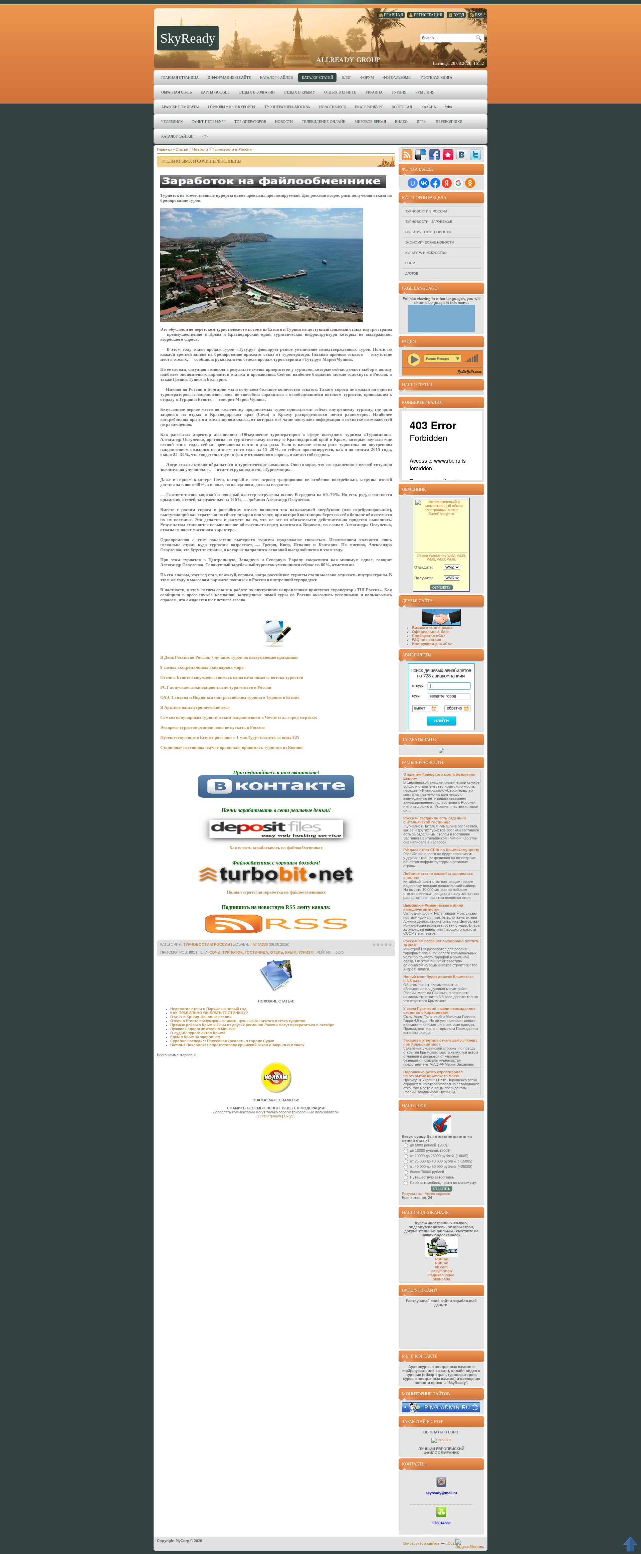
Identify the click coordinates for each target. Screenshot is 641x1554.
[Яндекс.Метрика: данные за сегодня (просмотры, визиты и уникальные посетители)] (469, 1544)
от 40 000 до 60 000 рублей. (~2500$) (441, 1166)
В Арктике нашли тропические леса (195, 707)
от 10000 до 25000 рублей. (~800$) (439, 1156)
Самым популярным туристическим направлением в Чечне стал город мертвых (238, 717)
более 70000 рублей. (427, 1172)
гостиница (256, 952)
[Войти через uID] (413, 183)
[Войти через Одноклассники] (470, 183)
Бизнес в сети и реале (432, 628)
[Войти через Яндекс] (447, 183)
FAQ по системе (426, 640)
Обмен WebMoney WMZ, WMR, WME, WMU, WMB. (441, 557)
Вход (288, 1116)
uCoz (450, 1543)
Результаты (412, 1194)
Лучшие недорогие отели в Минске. (203, 1029)
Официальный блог (430, 632)
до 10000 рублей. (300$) (430, 1150)
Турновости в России (426, 211)
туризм (305, 952)
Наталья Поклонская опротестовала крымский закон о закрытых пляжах (237, 1045)
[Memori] (448, 154)
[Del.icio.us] (420, 154)
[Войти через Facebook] (435, 183)
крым (290, 952)
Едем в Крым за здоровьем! (196, 1037)
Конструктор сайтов (421, 1543)
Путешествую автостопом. (433, 1177)
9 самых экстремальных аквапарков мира (202, 667)
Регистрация (270, 1116)
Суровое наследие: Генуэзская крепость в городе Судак (222, 1041)
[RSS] (407, 154)
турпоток (232, 952)
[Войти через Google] (458, 183)
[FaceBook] (434, 154)
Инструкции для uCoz (432, 644)
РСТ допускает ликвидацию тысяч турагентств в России (215, 687)
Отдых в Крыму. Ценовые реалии (201, 1017)
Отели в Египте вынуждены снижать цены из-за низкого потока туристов (231, 677)
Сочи (214, 952)
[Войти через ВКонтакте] (424, 183)
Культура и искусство (426, 253)
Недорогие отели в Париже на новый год (208, 1009)
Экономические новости (429, 242)
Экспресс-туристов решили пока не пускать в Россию (212, 727)
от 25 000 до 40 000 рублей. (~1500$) (441, 1161)
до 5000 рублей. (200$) (429, 1145)
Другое (411, 273)
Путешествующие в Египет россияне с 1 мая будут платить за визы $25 (229, 737)
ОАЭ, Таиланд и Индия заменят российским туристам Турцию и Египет (230, 697)
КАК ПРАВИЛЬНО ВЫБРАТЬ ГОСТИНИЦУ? (209, 1013)
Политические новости (428, 232)
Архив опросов (437, 1194)
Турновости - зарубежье (428, 221)
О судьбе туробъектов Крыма (197, 1033)
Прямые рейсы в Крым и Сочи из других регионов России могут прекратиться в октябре (252, 1025)
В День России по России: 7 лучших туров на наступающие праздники (228, 657)
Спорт (411, 263)
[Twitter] (475, 154)
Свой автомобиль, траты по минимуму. (443, 1183)
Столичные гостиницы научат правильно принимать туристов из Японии (231, 747)
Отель (276, 952)
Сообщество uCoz (428, 636)
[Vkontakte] (461, 154)
